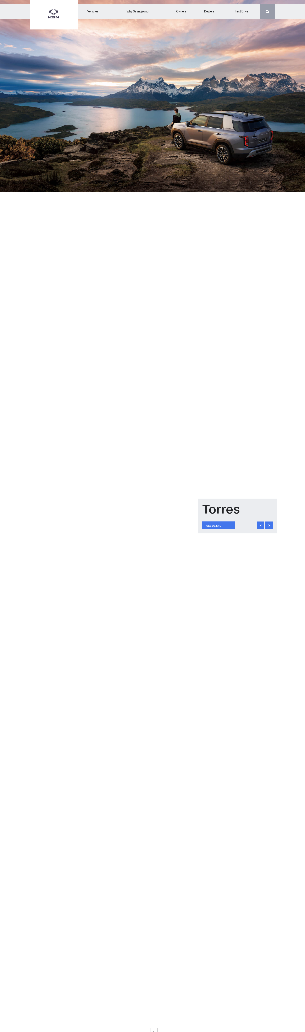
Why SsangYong (138, 11)
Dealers (209, 11)
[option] (152, 516)
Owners (181, 11)
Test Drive (241, 11)
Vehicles (93, 11)
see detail (218, 525)
